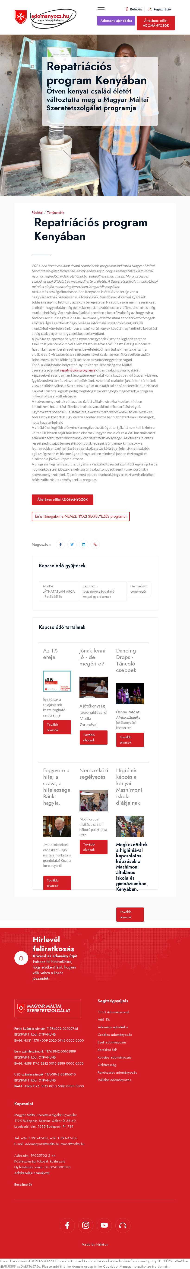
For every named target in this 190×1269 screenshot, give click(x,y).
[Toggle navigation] (101, 9)
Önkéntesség (107, 1064)
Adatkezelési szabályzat (31, 1172)
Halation (102, 1244)
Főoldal (37, 212)
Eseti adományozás (112, 1042)
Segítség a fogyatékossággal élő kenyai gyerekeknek (98, 591)
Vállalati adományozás (114, 1079)
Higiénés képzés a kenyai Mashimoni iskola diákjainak (129, 786)
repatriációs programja (77, 370)
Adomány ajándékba (116, 20)
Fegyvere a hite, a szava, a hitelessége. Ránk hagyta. (57, 786)
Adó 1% (104, 1019)
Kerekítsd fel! (107, 1049)
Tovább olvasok (52, 727)
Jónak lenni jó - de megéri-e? (92, 657)
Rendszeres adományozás (117, 1072)
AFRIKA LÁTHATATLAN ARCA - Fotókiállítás (59, 591)
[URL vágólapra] (95, 544)
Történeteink (55, 212)
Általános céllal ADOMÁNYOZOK (156, 23)
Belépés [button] (135, 9)
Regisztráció (161, 9)
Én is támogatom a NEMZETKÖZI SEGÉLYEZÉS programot (81, 516)
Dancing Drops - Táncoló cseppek (126, 660)
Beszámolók (23, 1184)
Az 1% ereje (50, 654)
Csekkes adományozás (115, 1034)
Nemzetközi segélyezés (138, 589)
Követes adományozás (114, 1057)
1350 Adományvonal (113, 1012)
